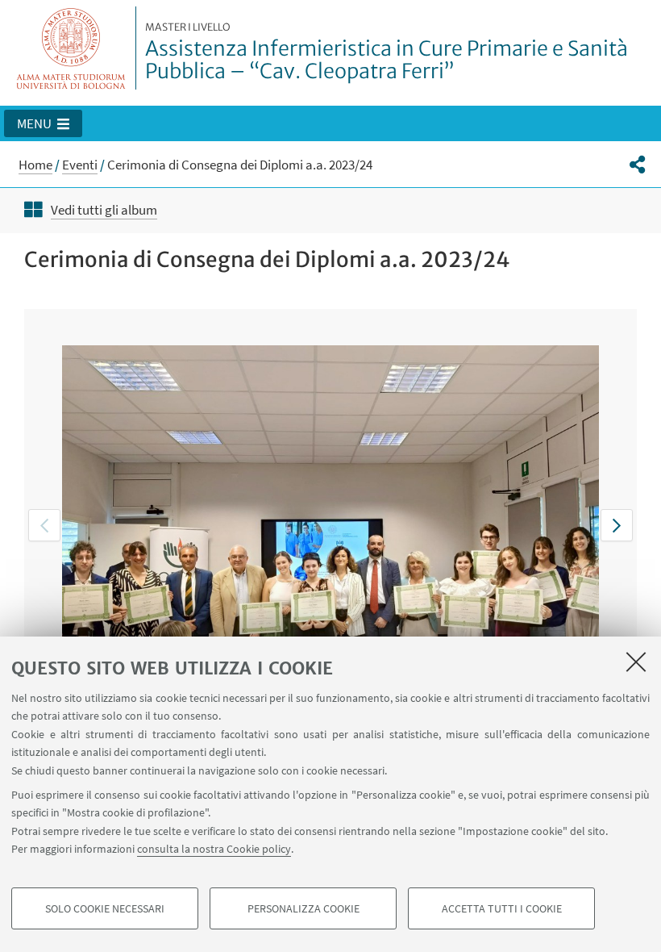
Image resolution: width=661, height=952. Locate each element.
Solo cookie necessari (104, 908)
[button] (43, 123)
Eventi (80, 164)
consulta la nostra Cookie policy (214, 848)
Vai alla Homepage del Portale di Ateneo (71, 48)
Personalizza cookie (303, 908)
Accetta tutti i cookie (502, 908)
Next (617, 525)
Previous (44, 525)
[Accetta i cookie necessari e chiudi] (636, 661)
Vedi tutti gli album (104, 210)
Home (35, 164)
